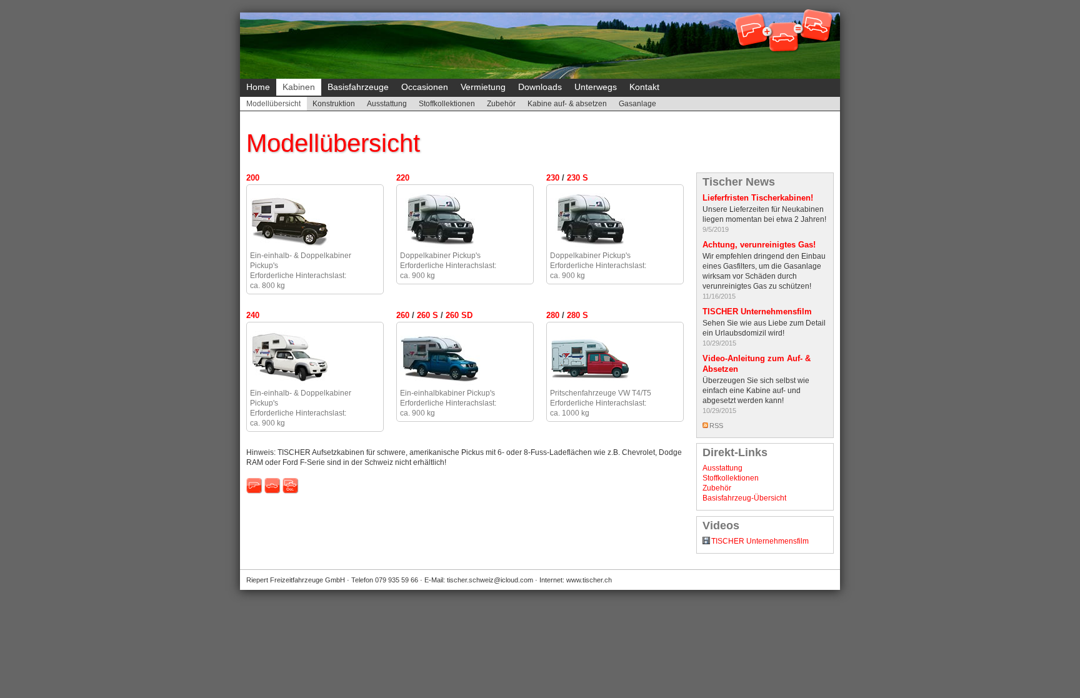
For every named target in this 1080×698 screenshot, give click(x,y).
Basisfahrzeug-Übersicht (744, 498)
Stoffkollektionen (447, 103)
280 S (577, 315)
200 (252, 177)
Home (258, 87)
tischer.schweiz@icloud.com (490, 580)
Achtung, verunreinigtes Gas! (759, 244)
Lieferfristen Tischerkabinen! (757, 197)
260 (402, 315)
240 (252, 315)
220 (402, 177)
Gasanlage (637, 103)
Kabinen (298, 87)
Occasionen (424, 87)
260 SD (459, 315)
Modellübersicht (273, 103)
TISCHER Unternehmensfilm (757, 311)
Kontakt (644, 87)
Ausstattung (387, 103)
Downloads (540, 87)
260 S (427, 315)
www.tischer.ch (589, 580)
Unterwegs (595, 87)
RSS (716, 425)
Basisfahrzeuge (358, 87)
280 (552, 315)
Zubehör (501, 103)
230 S (577, 177)
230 (552, 177)
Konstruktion (333, 103)
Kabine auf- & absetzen (567, 103)
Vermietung (483, 87)
